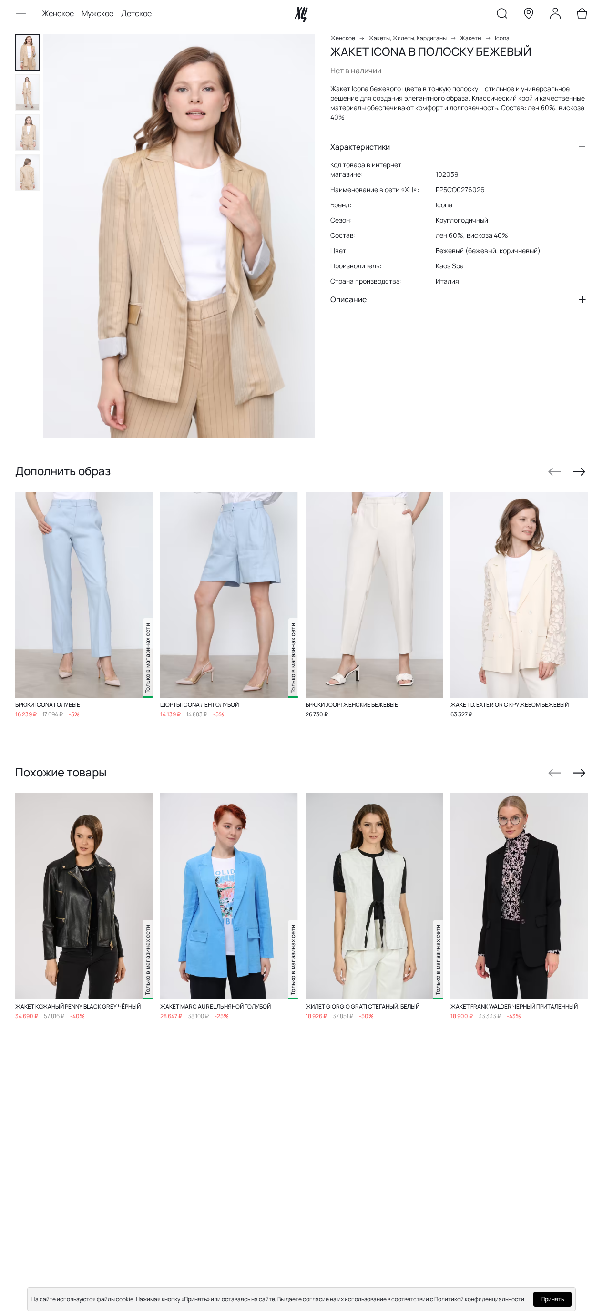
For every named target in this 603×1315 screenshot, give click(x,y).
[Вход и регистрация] (555, 15)
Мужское (97, 13)
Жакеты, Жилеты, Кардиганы (407, 38)
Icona (502, 38)
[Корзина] (582, 15)
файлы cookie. (116, 1299)
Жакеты (470, 38)
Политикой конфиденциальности (479, 1299)
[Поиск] (502, 15)
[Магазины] (528, 15)
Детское (136, 13)
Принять (552, 1299)
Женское (58, 13)
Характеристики (360, 147)
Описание (348, 299)
